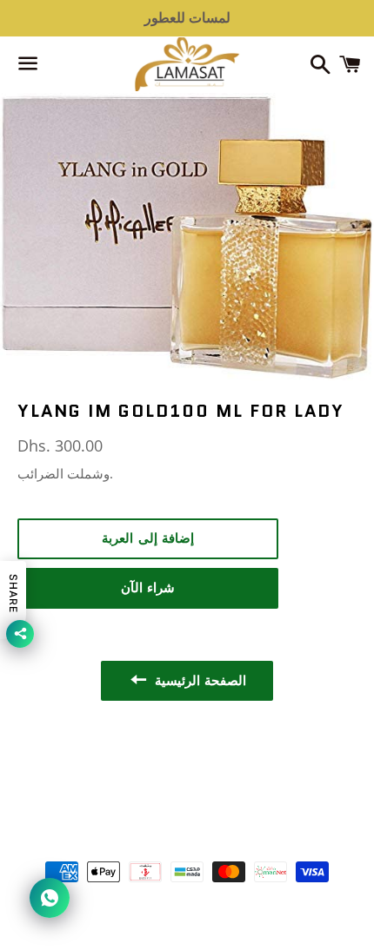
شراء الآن (148, 587)
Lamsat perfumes (212, 823)
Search (187, 765)
